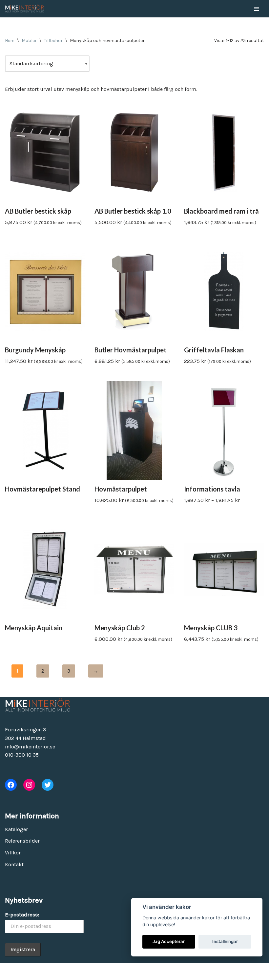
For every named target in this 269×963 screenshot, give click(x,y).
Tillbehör (53, 40)
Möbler (29, 40)
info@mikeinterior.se (30, 746)
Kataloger (16, 829)
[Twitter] (47, 785)
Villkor (13, 852)
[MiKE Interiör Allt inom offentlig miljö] (24, 9)
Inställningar (225, 941)
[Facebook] (11, 785)
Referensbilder (22, 841)
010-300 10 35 (22, 755)
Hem (9, 40)
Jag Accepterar (169, 941)
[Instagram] (29, 785)
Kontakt (14, 864)
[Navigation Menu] (256, 9)
